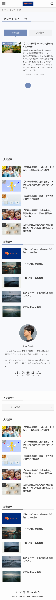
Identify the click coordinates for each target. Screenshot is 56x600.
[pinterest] (33, 373)
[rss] (39, 592)
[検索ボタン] (52, 3)
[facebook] (17, 373)
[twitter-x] (23, 373)
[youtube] (39, 373)
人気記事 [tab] (40, 32)
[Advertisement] (28, 125)
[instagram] (28, 373)
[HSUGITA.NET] (28, 3)
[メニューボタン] (3, 3)
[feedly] (35, 592)
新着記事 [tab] (16, 32)
